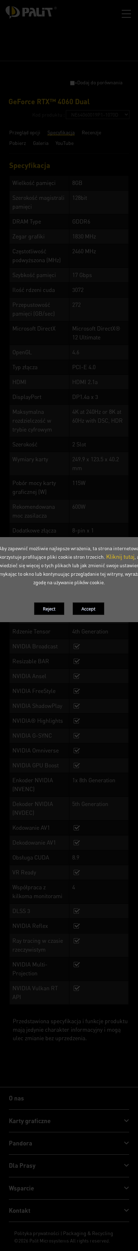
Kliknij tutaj (120, 556)
